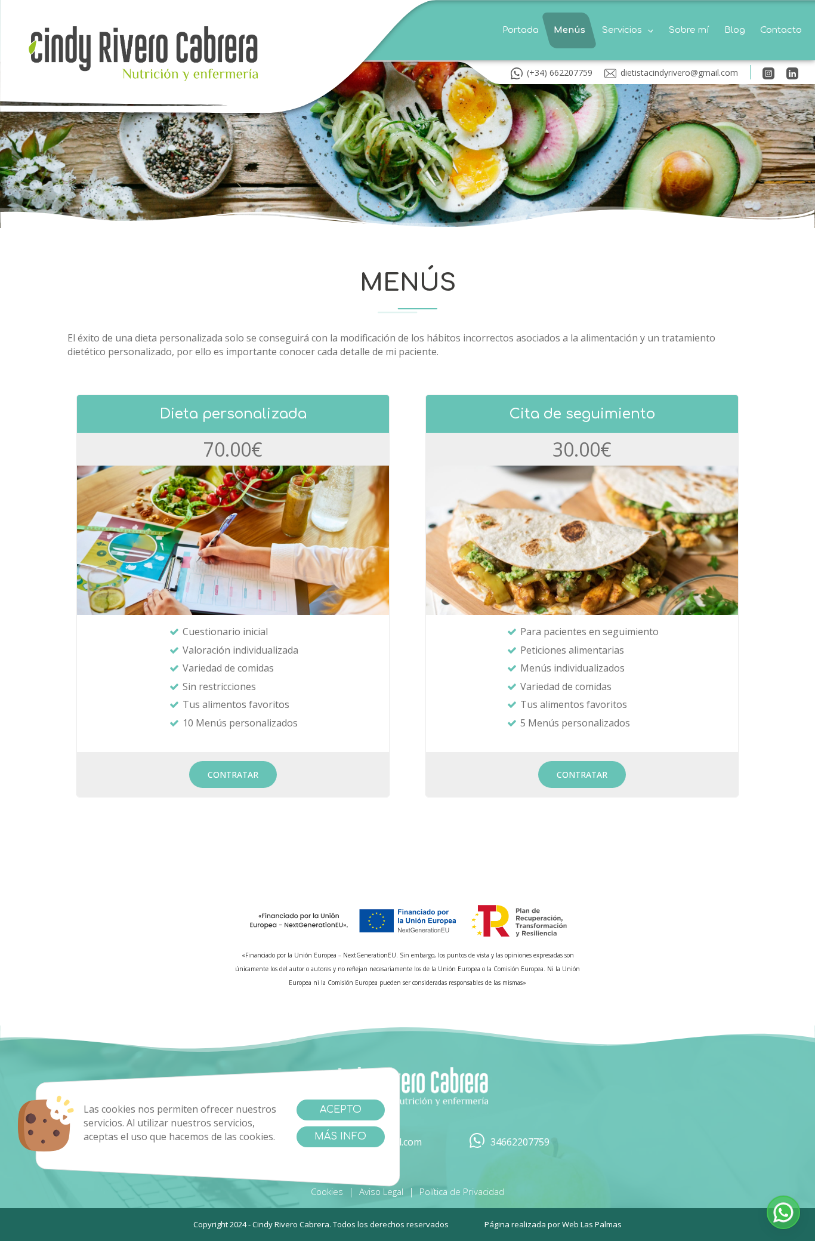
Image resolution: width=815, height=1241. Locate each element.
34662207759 (519, 1141)
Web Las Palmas (592, 1224)
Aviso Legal (381, 1191)
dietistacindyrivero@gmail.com (679, 72)
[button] (627, 30)
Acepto (341, 1109)
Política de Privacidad (461, 1191)
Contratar (233, 774)
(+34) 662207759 (559, 72)
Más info (340, 1136)
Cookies (327, 1191)
